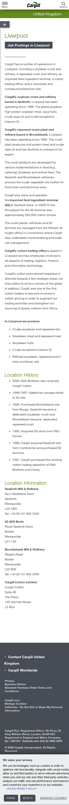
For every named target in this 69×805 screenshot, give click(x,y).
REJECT (28, 798)
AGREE (11, 798)
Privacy (9, 680)
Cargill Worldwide (22, 670)
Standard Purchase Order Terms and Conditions (28, 689)
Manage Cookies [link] (16, 703)
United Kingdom (47, 14)
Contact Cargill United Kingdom (24, 660)
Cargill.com (12, 700)
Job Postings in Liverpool (29, 45)
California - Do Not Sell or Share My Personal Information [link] (34, 708)
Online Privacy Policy (22, 788)
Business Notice (15, 684)
